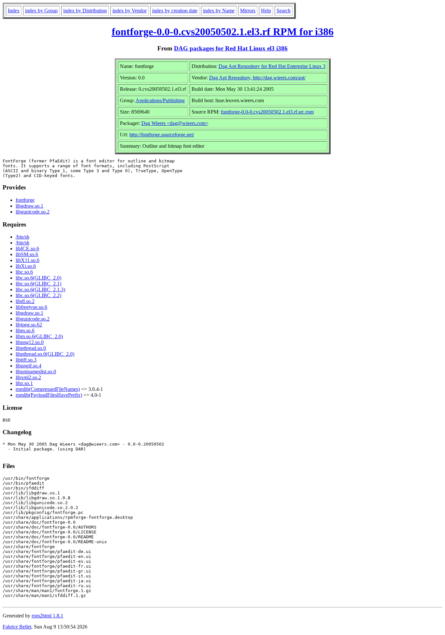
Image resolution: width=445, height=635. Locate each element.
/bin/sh (22, 237)
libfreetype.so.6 (31, 307)
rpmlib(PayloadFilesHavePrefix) (49, 395)
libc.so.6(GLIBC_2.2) (38, 295)
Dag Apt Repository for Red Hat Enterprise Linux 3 (272, 66)
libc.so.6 (24, 272)
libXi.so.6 (26, 266)
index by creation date (174, 10)
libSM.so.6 (27, 254)
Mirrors (247, 10)
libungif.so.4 (28, 365)
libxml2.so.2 (28, 377)
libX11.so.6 (27, 260)
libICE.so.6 (27, 248)
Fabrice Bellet (17, 626)
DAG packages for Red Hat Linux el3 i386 (231, 48)
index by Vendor (129, 10)
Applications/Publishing (160, 100)
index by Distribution (85, 10)
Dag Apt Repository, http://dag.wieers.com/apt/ (257, 77)
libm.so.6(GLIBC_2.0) (39, 336)
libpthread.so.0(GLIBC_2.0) (45, 354)
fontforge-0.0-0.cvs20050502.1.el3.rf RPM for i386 (223, 31)
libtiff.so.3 (26, 360)
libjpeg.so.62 (29, 324)
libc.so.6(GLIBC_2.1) (38, 283)
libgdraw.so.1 (29, 206)
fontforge (25, 200)
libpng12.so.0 (30, 342)
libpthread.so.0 (31, 348)
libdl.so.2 (25, 301)
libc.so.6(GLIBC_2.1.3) (40, 289)
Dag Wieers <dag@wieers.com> (174, 123)
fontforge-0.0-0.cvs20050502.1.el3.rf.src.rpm (267, 112)
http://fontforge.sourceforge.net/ (161, 134)
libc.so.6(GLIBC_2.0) (38, 278)
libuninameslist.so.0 (36, 371)
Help (266, 10)
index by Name (219, 10)
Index (14, 10)
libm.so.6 (25, 330)
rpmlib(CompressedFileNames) (48, 389)
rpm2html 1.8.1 (47, 615)
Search (284, 10)
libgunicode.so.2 (33, 211)
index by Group (41, 10)
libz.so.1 (24, 383)
